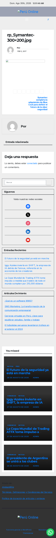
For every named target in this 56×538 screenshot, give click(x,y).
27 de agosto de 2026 (18, 407)
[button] (48, 19)
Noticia (10, 366)
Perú (17, 366)
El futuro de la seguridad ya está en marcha (27, 258)
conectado (32, 163)
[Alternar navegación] (27, 19)
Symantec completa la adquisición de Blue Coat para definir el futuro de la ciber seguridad (37, 103)
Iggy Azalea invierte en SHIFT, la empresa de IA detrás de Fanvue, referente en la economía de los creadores (28, 268)
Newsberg (43, 530)
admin (36, 378)
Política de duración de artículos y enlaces (23, 498)
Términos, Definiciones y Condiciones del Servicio (27, 492)
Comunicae (11, 396)
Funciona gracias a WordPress (19, 530)
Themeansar (28, 533)
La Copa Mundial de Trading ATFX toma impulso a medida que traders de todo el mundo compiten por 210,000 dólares (25, 281)
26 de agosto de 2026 (18, 466)
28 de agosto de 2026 (18, 378)
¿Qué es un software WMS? (18, 301)
